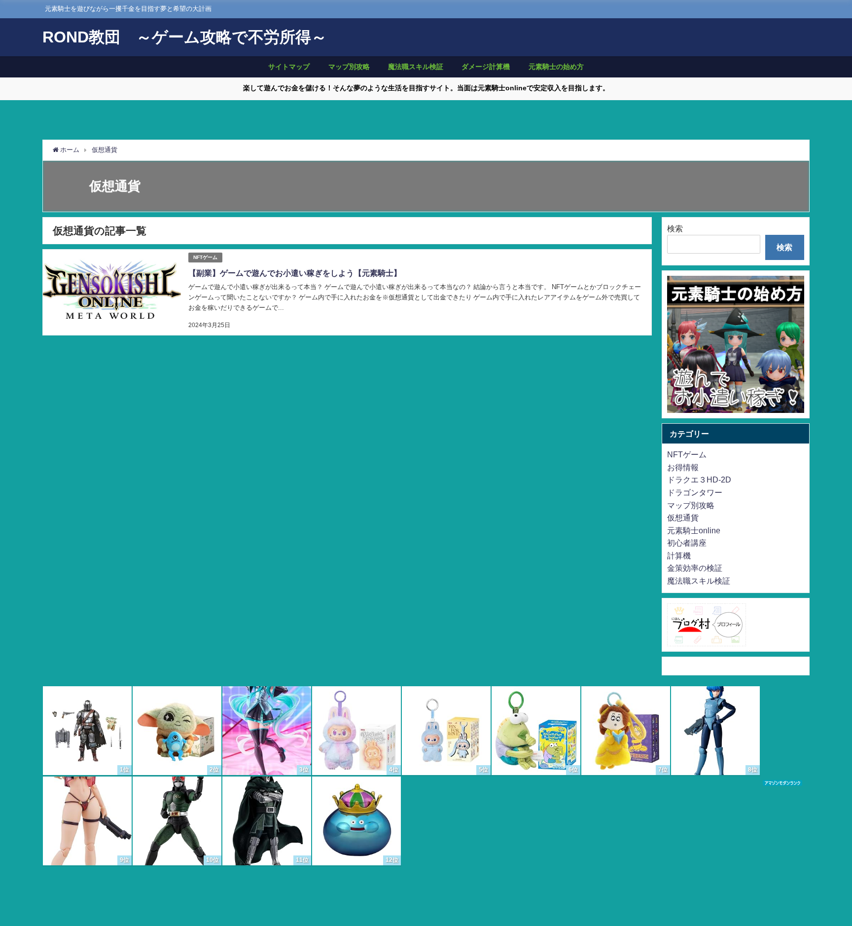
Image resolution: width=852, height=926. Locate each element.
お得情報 (683, 467)
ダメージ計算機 (486, 66)
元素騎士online (693, 530)
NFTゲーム (205, 257)
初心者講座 (687, 543)
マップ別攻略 (349, 66)
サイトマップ (289, 66)
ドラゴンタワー (694, 492)
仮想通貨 (683, 517)
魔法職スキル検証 (415, 66)
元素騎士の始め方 (556, 66)
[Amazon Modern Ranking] (782, 784)
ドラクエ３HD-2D (699, 479)
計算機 (679, 555)
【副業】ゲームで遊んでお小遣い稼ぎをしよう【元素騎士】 (294, 273)
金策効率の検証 (694, 568)
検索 (675, 228)
